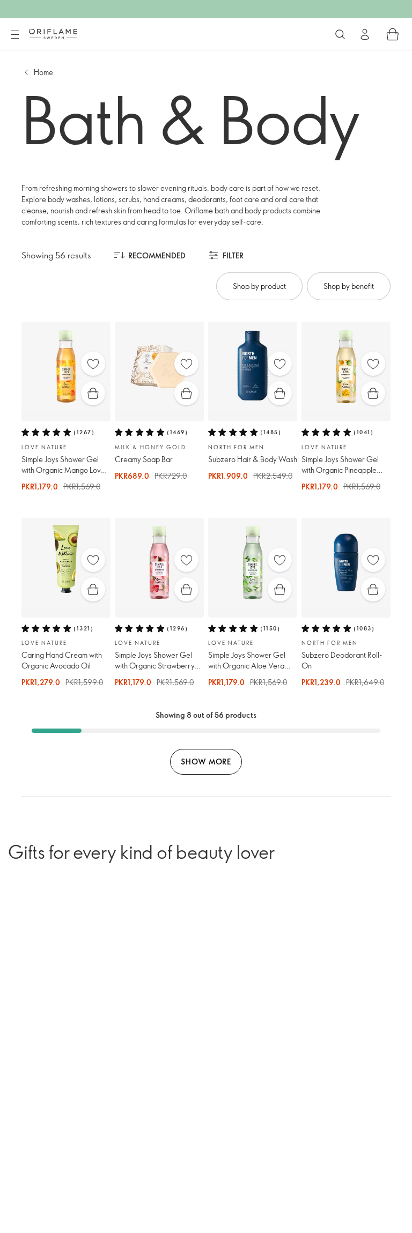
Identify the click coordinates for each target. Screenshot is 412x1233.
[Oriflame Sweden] (53, 34)
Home (43, 72)
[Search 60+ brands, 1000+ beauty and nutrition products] (340, 34)
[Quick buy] (93, 393)
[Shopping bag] (392, 34)
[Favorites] (93, 364)
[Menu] (14, 34)
